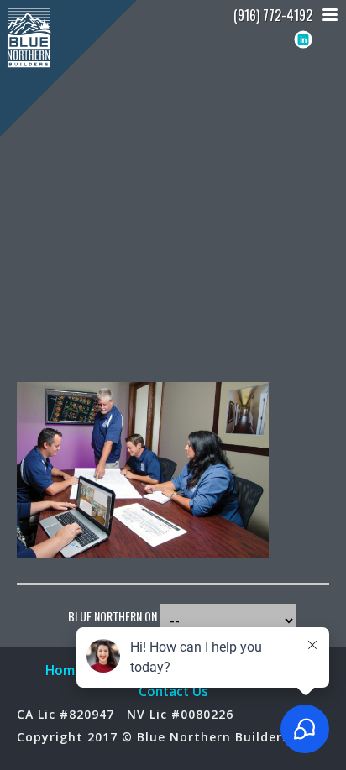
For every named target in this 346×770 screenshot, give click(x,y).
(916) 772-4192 (272, 15)
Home (63, 670)
